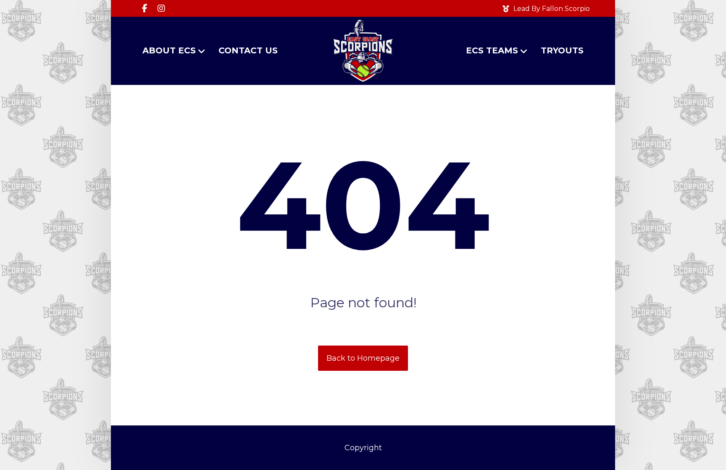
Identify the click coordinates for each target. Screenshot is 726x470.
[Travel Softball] (363, 51)
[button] (144, 8)
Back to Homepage (363, 358)
